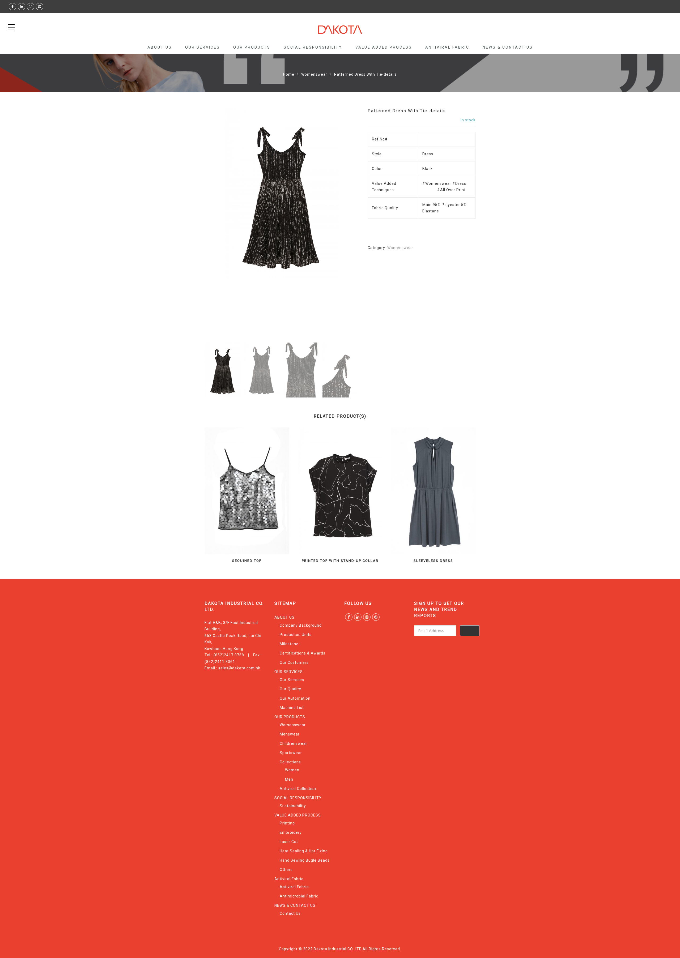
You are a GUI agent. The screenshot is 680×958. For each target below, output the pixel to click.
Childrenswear (293, 743)
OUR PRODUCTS (251, 47)
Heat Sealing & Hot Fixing (304, 851)
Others (286, 869)
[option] (282, 193)
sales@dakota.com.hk (239, 668)
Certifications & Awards (302, 653)
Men (289, 779)
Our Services (292, 680)
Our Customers (294, 662)
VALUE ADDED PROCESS (383, 47)
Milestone (289, 644)
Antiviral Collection (298, 788)
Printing (287, 823)
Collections (290, 762)
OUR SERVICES (202, 47)
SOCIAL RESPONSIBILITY (313, 47)
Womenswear (314, 74)
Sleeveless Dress (433, 561)
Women (292, 770)
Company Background (301, 625)
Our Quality (290, 689)
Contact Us (290, 913)
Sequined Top (247, 561)
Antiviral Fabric (447, 47)
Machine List (292, 707)
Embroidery (291, 832)
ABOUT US (159, 47)
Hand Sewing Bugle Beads (305, 860)
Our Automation (295, 698)
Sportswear (291, 753)
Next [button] (343, 225)
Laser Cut (289, 842)
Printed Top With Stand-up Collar (340, 561)
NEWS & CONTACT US (508, 47)
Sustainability (293, 806)
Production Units (296, 634)
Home (288, 74)
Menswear (290, 734)
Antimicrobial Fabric (299, 896)
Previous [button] (217, 225)
